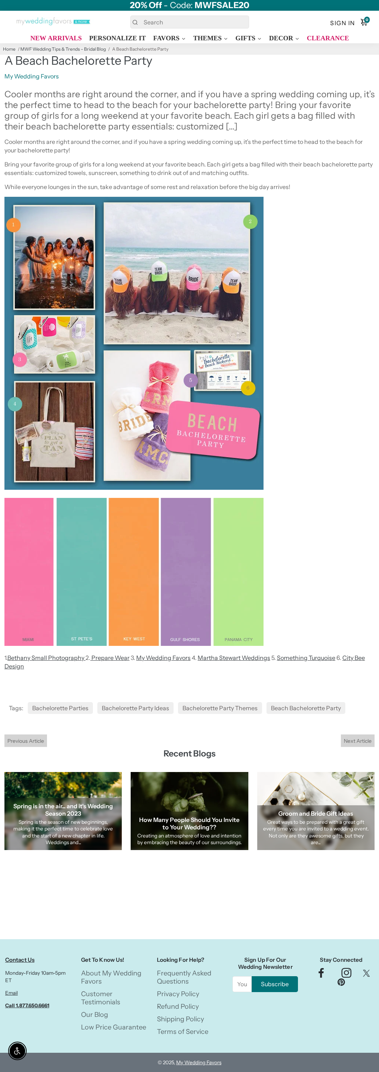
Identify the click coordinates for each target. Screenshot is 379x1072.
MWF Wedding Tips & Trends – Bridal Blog (63, 49)
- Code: (189, 5)
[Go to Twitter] (366, 974)
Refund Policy (178, 1006)
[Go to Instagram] (346, 974)
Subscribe (275, 984)
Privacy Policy (178, 994)
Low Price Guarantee (113, 1027)
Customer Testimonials (100, 998)
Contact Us (19, 959)
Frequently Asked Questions (184, 977)
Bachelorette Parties (60, 708)
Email (11, 993)
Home (9, 49)
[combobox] (189, 22)
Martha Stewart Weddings (234, 657)
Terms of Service (182, 1032)
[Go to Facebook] (321, 974)
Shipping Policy (180, 1019)
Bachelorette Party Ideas (135, 708)
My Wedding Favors (163, 657)
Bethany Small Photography (46, 657)
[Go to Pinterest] (341, 983)
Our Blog (94, 1015)
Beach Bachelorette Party (306, 708)
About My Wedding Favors (111, 977)
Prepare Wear (110, 657)
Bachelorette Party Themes (220, 708)
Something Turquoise (306, 657)
